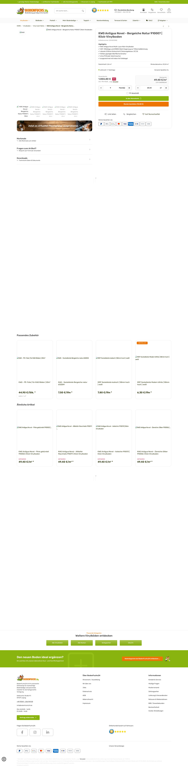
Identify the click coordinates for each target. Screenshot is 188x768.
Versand (115, 81)
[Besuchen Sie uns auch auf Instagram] (35, 732)
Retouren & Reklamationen (157, 699)
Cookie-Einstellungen (155, 711)
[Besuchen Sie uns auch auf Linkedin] (47, 732)
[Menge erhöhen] (129, 88)
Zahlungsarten (153, 691)
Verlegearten (106, 643)
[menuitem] (25, 20)
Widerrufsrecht (88, 699)
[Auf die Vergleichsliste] (43, 344)
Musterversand (153, 687)
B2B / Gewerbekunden (162, 2)
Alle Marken (82, 643)
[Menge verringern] (101, 88)
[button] (143, 10)
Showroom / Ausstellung (91, 680)
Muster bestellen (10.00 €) (133, 104)
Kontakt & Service (154, 680)
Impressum (86, 703)
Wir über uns (87, 684)
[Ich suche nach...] (82, 10)
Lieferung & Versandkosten (157, 695)
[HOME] (32, 10)
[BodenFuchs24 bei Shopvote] (100, 10)
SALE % (130, 643)
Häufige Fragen (153, 684)
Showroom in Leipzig (88, 2)
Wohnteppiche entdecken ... (142, 659)
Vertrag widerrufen (27, 717)
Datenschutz (87, 691)
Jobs (84, 687)
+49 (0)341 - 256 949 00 (25, 701)
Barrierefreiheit (153, 707)
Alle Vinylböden (57, 643)
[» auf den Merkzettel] (49, 344)
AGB (84, 695)
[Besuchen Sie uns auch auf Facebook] (22, 732)
